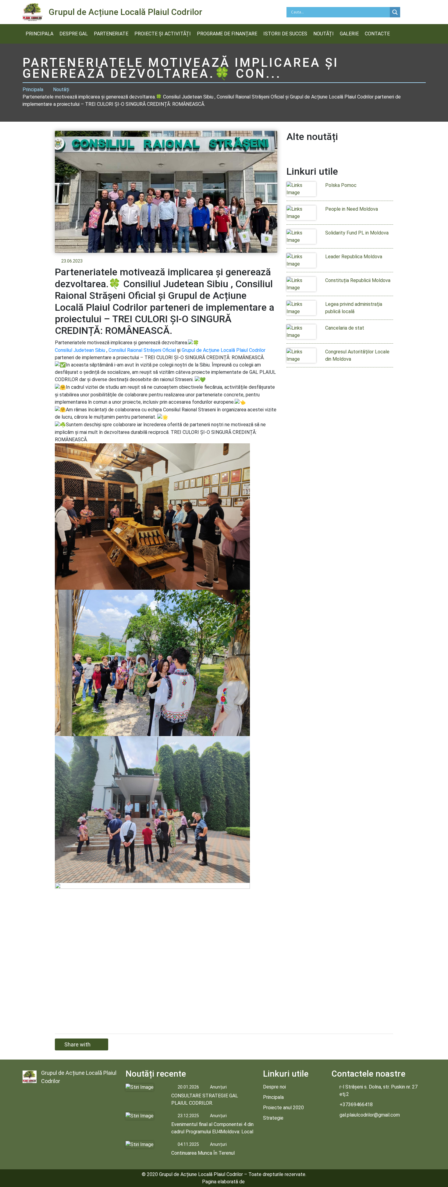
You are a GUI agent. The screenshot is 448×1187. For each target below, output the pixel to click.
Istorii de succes (285, 34)
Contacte (377, 34)
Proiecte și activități (162, 34)
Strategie (273, 1118)
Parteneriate (111, 34)
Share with (77, 1044)
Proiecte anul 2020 (283, 1107)
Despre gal (73, 34)
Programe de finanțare (227, 34)
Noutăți (323, 34)
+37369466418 (356, 1104)
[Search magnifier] (395, 12)
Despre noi (274, 1087)
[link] (80, 350)
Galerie (349, 34)
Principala (39, 34)
